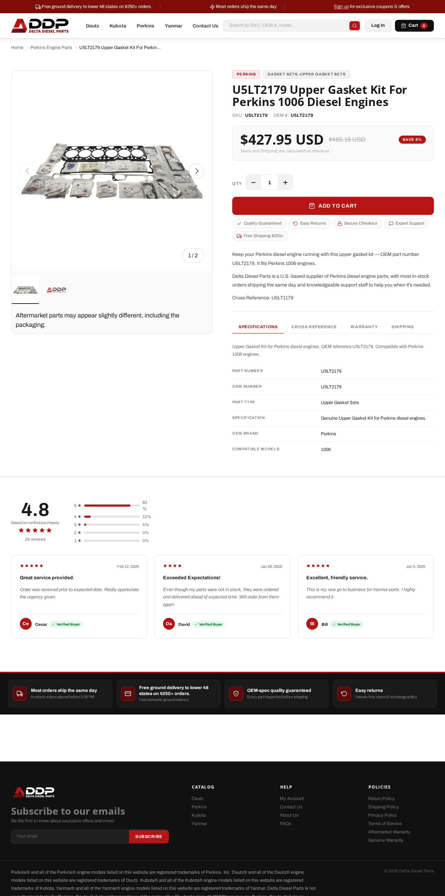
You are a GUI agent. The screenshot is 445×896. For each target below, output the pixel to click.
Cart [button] (416, 25)
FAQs (285, 823)
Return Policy (381, 798)
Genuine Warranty (386, 840)
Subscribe (148, 836)
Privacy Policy (382, 815)
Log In (378, 25)
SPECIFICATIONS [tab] (257, 326)
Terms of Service (385, 823)
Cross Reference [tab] (314, 326)
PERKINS (246, 74)
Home (17, 47)
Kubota (118, 26)
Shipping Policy (383, 807)
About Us (289, 815)
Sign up (341, 6)
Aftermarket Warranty (389, 832)
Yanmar (173, 26)
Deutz (92, 26)
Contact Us (205, 26)
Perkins (145, 26)
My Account (292, 798)
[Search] (354, 25)
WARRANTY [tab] (364, 326)
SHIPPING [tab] (402, 326)
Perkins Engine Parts (51, 47)
